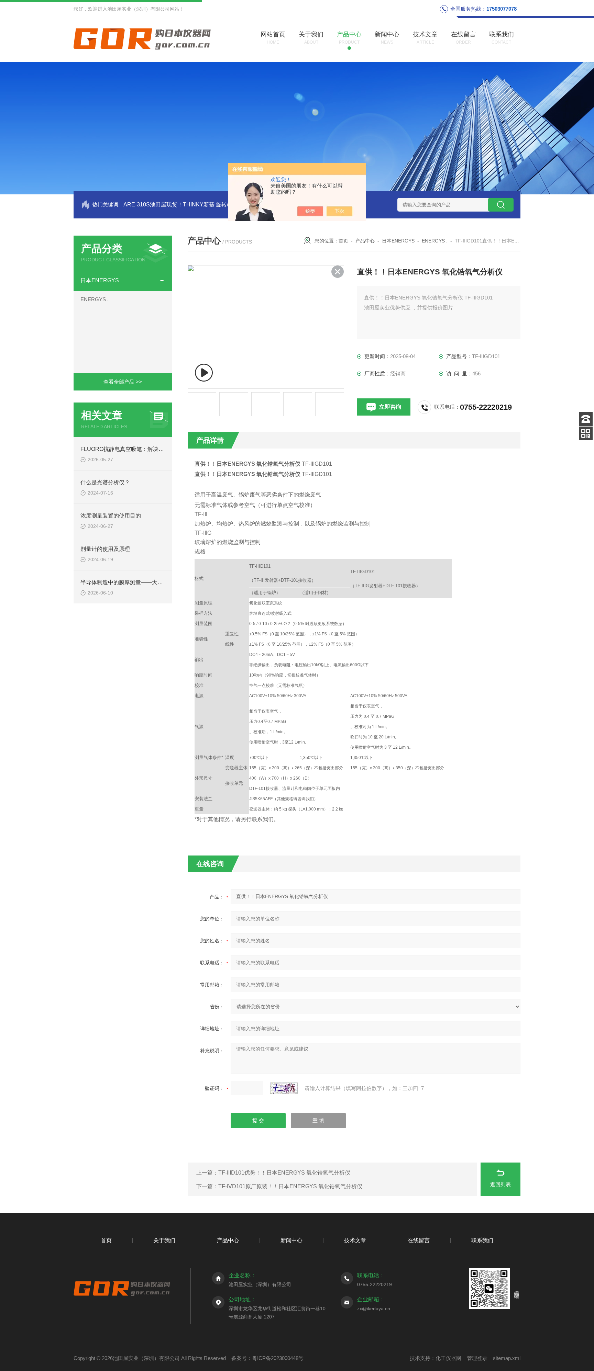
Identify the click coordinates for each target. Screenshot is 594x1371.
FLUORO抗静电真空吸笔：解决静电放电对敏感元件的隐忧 (152, 449)
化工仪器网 (448, 1358)
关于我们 (164, 1240)
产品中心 (365, 240)
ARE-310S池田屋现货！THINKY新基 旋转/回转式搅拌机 (192, 204)
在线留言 (419, 1240)
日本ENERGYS (99, 280)
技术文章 (355, 1240)
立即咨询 (390, 407)
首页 (343, 240)
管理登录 (477, 1358)
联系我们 (482, 1240)
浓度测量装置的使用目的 (110, 516)
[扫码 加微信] (586, 433)
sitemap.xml (506, 1358)
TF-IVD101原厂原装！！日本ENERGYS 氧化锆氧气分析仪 (290, 1186)
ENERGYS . (94, 299)
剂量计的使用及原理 (105, 549)
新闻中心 (291, 1240)
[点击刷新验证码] (284, 1088)
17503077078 (501, 9)
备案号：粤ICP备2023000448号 (267, 1358)
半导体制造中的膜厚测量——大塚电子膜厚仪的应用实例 (149, 582)
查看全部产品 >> (122, 382)
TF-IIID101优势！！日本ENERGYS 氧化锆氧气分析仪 (284, 1173)
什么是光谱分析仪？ (105, 482)
